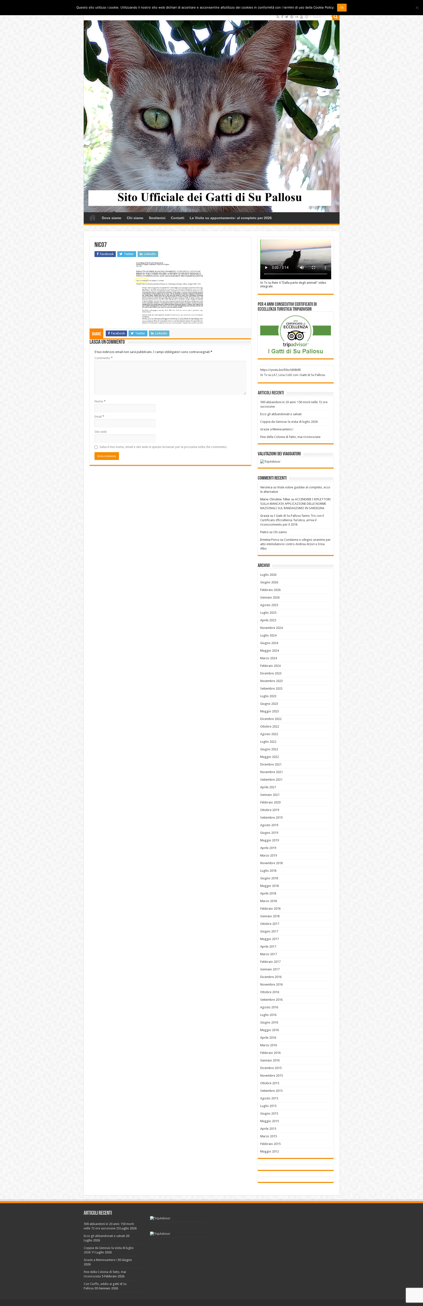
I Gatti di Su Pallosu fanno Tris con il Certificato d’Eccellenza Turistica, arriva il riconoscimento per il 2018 (292, 520)
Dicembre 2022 (271, 719)
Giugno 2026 (269, 582)
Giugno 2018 (269, 878)
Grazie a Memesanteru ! (276, 429)
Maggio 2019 (269, 840)
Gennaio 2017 (270, 969)
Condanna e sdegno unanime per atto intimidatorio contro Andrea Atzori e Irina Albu (295, 544)
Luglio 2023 (268, 696)
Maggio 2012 (269, 1151)
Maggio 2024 (269, 650)
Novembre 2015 (271, 1075)
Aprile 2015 (268, 1128)
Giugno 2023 (269, 704)
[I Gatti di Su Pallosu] (212, 112)
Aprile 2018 (268, 893)
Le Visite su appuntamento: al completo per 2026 (231, 218)
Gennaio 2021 (270, 795)
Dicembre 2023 (271, 673)
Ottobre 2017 (269, 924)
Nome (100, 401)
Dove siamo (111, 218)
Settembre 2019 (271, 817)
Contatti (177, 218)
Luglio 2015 (268, 1106)
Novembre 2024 (271, 628)
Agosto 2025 (269, 605)
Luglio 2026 (268, 575)
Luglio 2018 (268, 870)
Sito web (100, 432)
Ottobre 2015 (269, 1083)
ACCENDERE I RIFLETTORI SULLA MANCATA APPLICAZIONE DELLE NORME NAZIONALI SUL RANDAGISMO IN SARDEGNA (295, 503)
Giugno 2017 (269, 931)
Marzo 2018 (268, 901)
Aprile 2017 (268, 946)
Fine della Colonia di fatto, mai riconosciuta (290, 437)
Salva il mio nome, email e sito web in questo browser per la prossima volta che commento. (163, 447)
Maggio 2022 (269, 757)
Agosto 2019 (269, 825)
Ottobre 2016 (269, 992)
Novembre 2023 (271, 681)
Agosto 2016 (269, 1007)
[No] (416, 7)
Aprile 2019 (268, 848)
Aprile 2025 (268, 620)
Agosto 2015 (269, 1098)
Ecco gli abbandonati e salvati (281, 414)
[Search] (336, 16)
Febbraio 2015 (270, 1144)
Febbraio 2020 (270, 802)
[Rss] (278, 17)
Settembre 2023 (271, 688)
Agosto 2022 (269, 734)
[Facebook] (282, 17)
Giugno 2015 (269, 1113)
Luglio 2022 (268, 741)
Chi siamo (135, 218)
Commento (103, 358)
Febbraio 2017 (270, 962)
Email (99, 416)
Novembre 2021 (271, 772)
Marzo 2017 (268, 954)
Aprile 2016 (268, 1037)
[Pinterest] (292, 17)
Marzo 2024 (268, 658)
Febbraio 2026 (270, 590)
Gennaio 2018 (270, 916)
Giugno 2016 (269, 1022)
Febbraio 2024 (270, 666)
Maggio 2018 (269, 886)
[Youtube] (302, 17)
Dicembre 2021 (271, 764)
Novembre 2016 (271, 984)
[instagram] (306, 17)
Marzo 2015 (268, 1136)
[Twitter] (287, 17)
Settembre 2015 (271, 1091)
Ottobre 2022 (269, 726)
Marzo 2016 (268, 1045)
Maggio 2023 (269, 711)
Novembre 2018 (271, 863)
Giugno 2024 (269, 643)
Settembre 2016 (271, 999)
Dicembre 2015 (271, 1068)
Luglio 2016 (268, 1015)
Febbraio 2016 (270, 1053)
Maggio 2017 (269, 939)
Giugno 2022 (269, 749)
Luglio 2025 (268, 612)
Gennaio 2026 (270, 597)
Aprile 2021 (268, 787)
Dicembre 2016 (271, 977)
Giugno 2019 (269, 833)
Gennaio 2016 (270, 1060)
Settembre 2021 (271, 779)
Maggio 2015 (269, 1121)
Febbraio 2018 (270, 908)
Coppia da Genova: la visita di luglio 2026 (289, 422)
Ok (342, 7)
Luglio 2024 (268, 635)
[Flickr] (297, 17)
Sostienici (157, 218)
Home (92, 217)
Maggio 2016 (269, 1030)
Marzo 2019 (268, 855)
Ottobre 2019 (269, 810)
